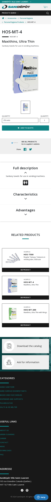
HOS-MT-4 (29, 282)
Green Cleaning (7, 434)
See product (25, 270)
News (2, 446)
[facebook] (26, 149)
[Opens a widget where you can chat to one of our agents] (41, 497)
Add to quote (27, 128)
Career (3, 438)
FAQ (2, 454)
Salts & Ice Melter (8, 407)
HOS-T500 (28, 254)
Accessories (12, 18)
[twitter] (31, 149)
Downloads (6, 450)
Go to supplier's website (30, 144)
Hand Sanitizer (7, 387)
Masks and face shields (11, 395)
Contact (4, 442)
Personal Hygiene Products (14, 22)
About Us (4, 430)
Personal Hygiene (26, 18)
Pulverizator (6, 403)
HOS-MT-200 (30, 309)
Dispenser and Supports (11, 399)
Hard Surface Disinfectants (13, 391)
